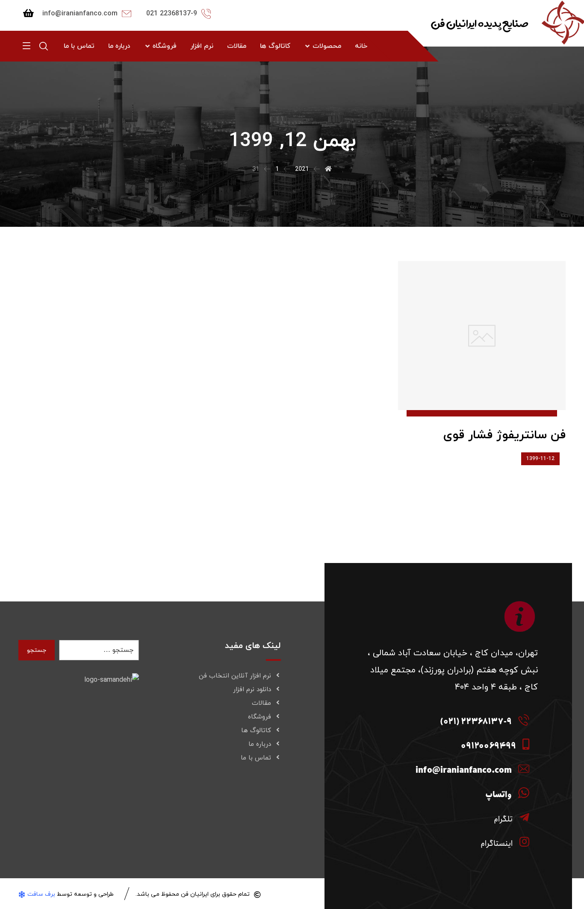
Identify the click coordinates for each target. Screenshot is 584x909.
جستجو (36, 650)
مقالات (261, 703)
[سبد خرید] (28, 13)
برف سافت (41, 894)
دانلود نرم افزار (252, 689)
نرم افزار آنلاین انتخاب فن (235, 675)
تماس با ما (256, 758)
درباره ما (259, 744)
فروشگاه (259, 717)
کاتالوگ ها (256, 730)
